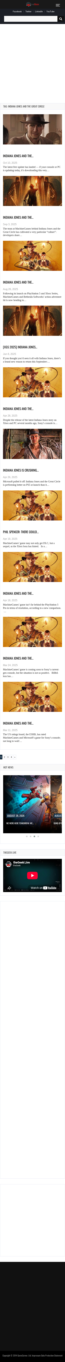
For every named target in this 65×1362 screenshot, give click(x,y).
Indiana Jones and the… (18, 155)
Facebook (17, 11)
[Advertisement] (32, 60)
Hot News (8, 767)
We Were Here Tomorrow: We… (20, 823)
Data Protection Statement (51, 1355)
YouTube (50, 11)
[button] (27, 836)
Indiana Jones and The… (18, 593)
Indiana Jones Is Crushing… (21, 470)
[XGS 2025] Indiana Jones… (20, 347)
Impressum (36, 1355)
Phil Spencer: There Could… (21, 531)
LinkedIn (39, 11)
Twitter (28, 11)
